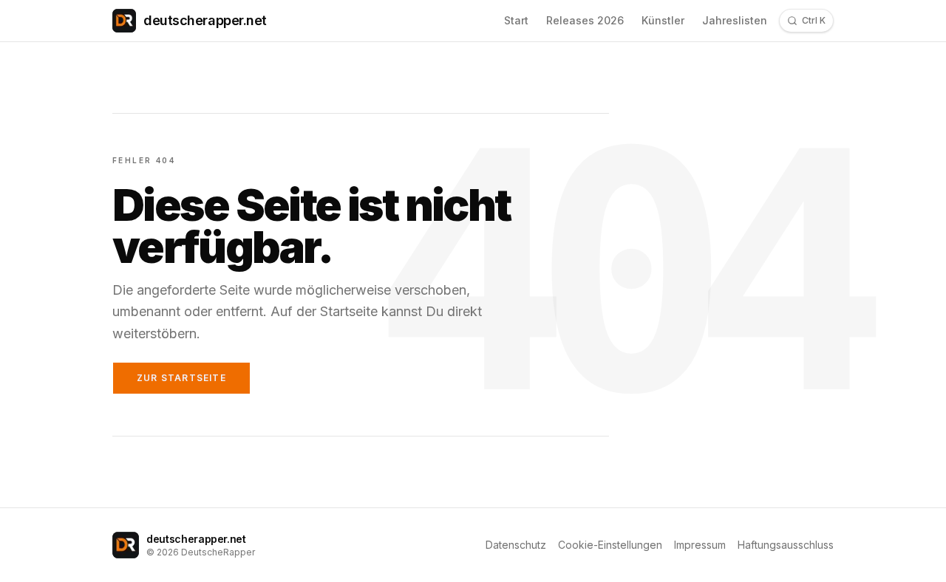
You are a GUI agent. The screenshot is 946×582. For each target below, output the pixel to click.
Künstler (663, 20)
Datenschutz (516, 544)
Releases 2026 (585, 20)
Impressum (700, 544)
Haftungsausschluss (786, 544)
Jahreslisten (734, 20)
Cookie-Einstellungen (610, 544)
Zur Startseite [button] (181, 377)
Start (516, 20)
